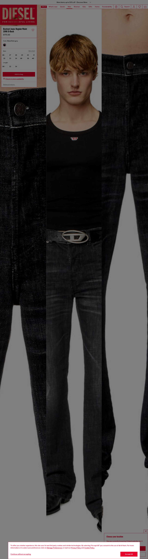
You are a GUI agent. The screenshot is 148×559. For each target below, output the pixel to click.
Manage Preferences (54, 548)
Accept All (129, 554)
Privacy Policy (76, 548)
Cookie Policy (89, 548)
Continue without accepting (21, 554)
